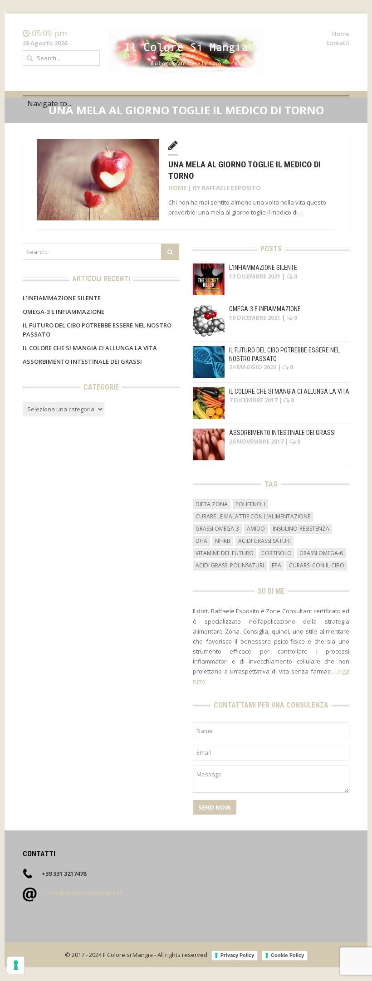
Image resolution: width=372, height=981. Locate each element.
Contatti (337, 43)
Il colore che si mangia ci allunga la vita (90, 348)
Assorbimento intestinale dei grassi (82, 361)
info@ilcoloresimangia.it (84, 892)
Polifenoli (250, 504)
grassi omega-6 (321, 553)
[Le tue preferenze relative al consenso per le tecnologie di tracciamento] (15, 965)
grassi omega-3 (217, 528)
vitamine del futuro (225, 553)
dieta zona (212, 504)
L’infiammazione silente (62, 298)
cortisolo (276, 553)
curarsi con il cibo (316, 565)
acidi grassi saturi (264, 541)
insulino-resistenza (301, 528)
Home (340, 33)
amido (256, 528)
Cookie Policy (287, 955)
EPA (276, 565)
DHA (201, 541)
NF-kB (222, 541)
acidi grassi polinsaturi (230, 565)
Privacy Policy (237, 955)
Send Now (214, 807)
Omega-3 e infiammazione (63, 311)
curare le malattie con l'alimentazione (253, 516)
